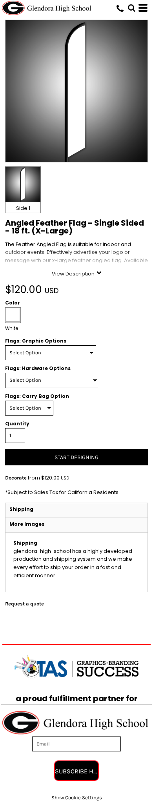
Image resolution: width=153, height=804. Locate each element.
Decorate (16, 478)
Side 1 (23, 208)
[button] (131, 8)
